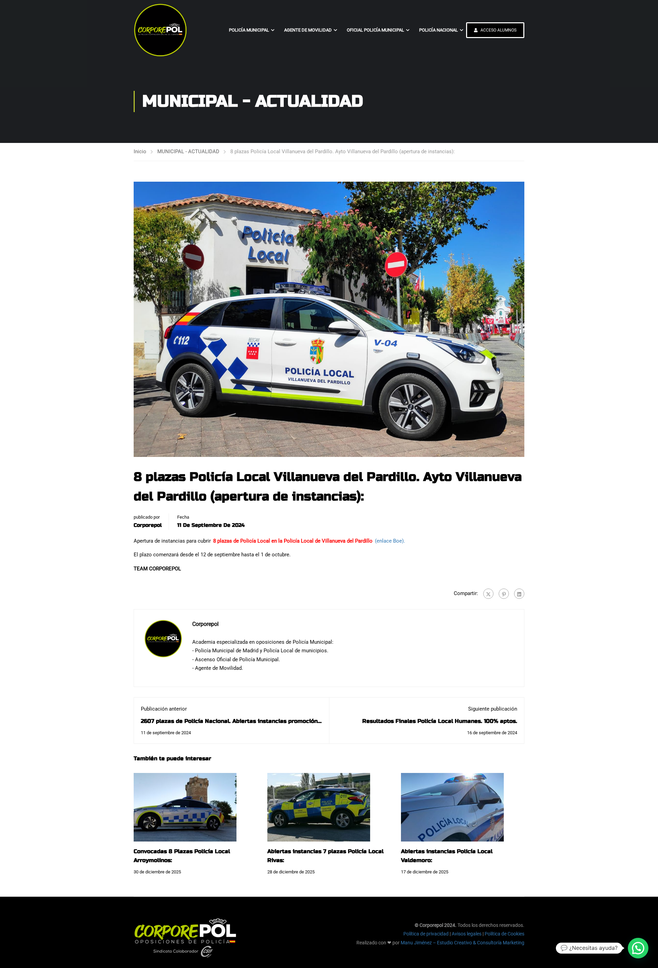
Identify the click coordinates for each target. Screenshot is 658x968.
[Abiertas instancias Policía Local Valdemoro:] (452, 807)
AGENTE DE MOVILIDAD (308, 30)
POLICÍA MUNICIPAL (249, 30)
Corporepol (148, 525)
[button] (638, 948)
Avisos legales (467, 933)
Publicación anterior (164, 709)
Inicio (140, 151)
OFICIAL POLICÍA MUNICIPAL (375, 30)
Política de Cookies (504, 933)
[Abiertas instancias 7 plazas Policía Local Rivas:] (318, 807)
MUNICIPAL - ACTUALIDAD (188, 151)
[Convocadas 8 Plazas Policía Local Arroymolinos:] (185, 807)
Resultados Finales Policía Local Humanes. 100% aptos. (439, 721)
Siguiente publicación (492, 709)
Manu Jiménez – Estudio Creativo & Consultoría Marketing (462, 942)
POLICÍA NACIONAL (438, 30)
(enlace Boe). (390, 541)
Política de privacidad (426, 933)
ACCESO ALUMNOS (497, 30)
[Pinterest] (504, 594)
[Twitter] (488, 594)
